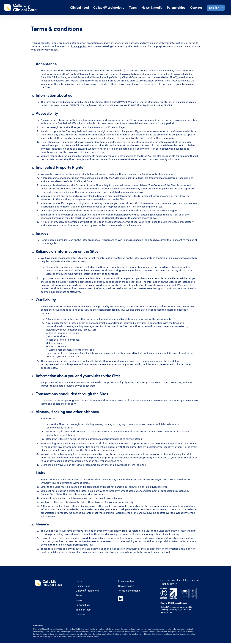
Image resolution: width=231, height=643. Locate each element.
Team (133, 7)
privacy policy (115, 382)
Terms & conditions (129, 590)
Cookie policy (126, 585)
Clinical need (79, 7)
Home (79, 581)
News (79, 600)
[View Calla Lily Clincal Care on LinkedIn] (136, 599)
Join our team (83, 609)
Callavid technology (108, 7)
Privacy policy (79, 46)
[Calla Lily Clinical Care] (21, 7)
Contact (196, 7)
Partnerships (176, 7)
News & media (151, 7)
